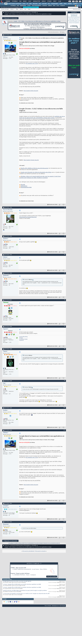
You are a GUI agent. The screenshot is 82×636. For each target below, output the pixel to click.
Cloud (24, 3)
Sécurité (23, 184)
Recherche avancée (77, 9)
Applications (24, 186)
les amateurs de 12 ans (32, 63)
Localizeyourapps (23, 339)
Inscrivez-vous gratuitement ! (31, 7)
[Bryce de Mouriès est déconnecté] (10, 219)
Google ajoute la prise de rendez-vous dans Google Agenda (17, 581)
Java (40, 3)
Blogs (25, 1)
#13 (64, 521)
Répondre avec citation (53, 204)
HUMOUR (62, 5)
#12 (64, 503)
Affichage (62, 32)
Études (49, 1)
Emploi (44, 1)
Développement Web (26, 187)
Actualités (34, 12)
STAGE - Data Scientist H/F (18, 567)
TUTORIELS (13, 5)
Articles (21, 338)
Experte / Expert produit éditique (20, 573)
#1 (64, 34)
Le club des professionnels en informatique (20, 12)
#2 (64, 207)
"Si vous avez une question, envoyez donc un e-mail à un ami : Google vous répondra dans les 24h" (26, 593)
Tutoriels (15, 1)
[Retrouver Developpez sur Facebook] (79, 5)
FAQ (20, 1)
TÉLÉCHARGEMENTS (36, 5)
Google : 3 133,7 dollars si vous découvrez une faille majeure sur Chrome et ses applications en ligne (37, 21)
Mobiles (70, 3)
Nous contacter (48, 605)
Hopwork (21, 340)
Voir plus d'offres (51, 576)
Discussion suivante (40, 551)
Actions (11, 9)
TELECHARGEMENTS (30, 543)
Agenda (21, 9)
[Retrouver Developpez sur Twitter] (77, 5)
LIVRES (29, 5)
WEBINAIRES (23, 5)
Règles (29, 9)
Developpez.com (55, 605)
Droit (54, 1)
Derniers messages (5, 9)
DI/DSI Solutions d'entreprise (14, 3)
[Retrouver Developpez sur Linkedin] (80, 5)
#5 (64, 273)
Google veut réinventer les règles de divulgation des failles (36, 172)
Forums (8, 1)
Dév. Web (44, 3)
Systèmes (75, 3)
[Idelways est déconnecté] (10, 49)
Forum (6, 12)
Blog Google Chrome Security (31, 160)
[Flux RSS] (75, 5)
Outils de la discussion (53, 32)
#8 (64, 348)
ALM (30, 3)
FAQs (20, 543)
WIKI (54, 5)
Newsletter (36, 1)
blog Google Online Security (31, 90)
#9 (64, 380)
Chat (29, 1)
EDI (49, 3)
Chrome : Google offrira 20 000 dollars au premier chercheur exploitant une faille (22, 584)
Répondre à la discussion (10, 18)
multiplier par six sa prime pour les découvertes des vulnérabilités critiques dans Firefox (42, 117)
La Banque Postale (19, 574)
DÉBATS (50, 5)
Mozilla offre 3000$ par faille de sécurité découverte (34, 168)
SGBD (61, 3)
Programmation (54, 3)
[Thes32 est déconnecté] (10, 363)
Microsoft (35, 3)
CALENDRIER (52, 543)
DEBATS (42, 543)
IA (27, 3)
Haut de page (62, 605)
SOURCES (44, 5)
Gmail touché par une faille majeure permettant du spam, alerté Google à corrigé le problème (25, 590)
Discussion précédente (28, 551)
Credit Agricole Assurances (22, 569)
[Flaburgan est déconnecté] (10, 312)
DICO (58, 5)
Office (65, 3)
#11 (64, 430)
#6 (64, 299)
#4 (64, 254)
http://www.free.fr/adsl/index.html (28, 217)
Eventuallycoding (23, 336)
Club (59, 1)
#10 (64, 407)
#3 (64, 236)
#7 (64, 326)
